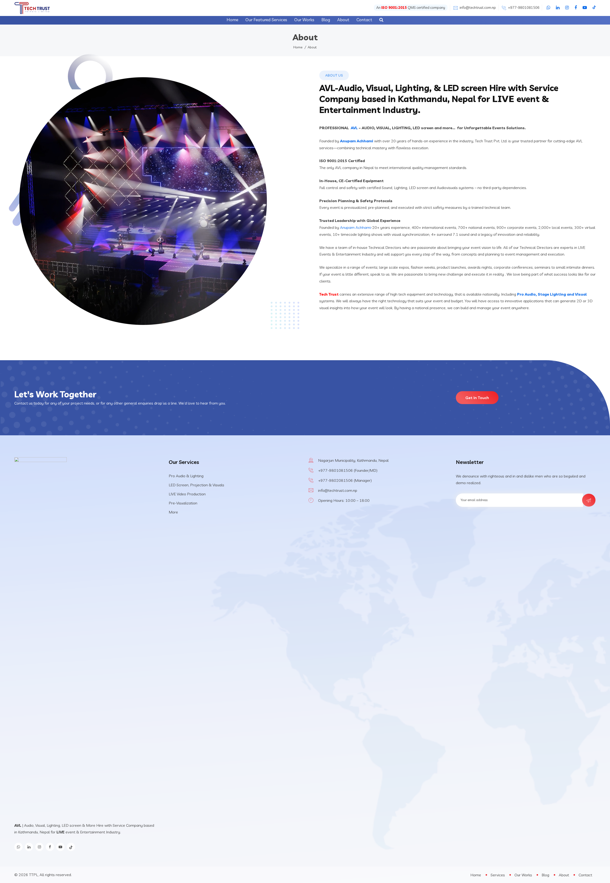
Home (232, 19)
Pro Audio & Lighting (186, 475)
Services (498, 875)
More (173, 512)
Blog (325, 19)
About (343, 19)
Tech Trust (329, 294)
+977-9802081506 (336, 480)
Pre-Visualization (183, 503)
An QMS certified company (410, 7)
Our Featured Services (266, 19)
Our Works (304, 19)
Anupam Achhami (356, 141)
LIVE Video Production (187, 494)
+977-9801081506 (523, 7)
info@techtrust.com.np (478, 7)
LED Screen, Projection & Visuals (196, 485)
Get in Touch (477, 397)
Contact (364, 19)
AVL (354, 127)
